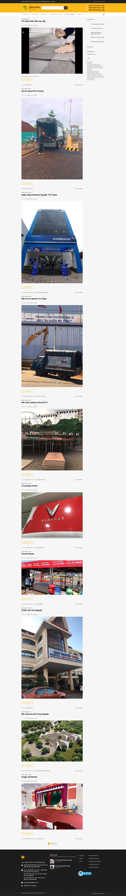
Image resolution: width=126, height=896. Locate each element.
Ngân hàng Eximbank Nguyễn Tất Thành (39, 195)
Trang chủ (26, 14)
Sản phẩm (34, 14)
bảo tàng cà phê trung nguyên (43, 770)
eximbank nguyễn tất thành (42, 292)
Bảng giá (43, 14)
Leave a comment (79, 84)
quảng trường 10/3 (41, 479)
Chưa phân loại (25, 18)
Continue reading (27, 79)
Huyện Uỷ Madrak (29, 777)
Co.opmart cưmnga (41, 396)
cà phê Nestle (40, 604)
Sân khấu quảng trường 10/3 (34, 402)
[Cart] (104, 14)
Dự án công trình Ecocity (32, 91)
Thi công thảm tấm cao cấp (33, 21)
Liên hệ (80, 14)
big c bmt (89, 62)
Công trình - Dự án (26, 88)
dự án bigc (90, 69)
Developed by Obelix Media (98, 893)
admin (36, 25)
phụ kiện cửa (98, 74)
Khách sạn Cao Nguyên (31, 610)
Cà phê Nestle (27, 553)
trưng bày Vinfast (40, 547)
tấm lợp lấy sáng (91, 79)
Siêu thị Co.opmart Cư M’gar (34, 298)
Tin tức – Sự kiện (69, 14)
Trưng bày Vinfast (29, 486)
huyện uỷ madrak (40, 838)
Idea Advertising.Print (27, 893)
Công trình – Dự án (55, 14)
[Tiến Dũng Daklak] (30, 8)
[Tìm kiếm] (66, 7)
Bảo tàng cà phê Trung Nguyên (35, 714)
